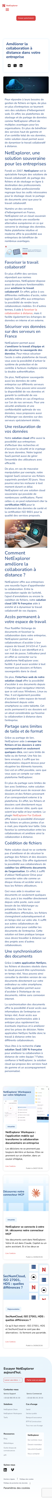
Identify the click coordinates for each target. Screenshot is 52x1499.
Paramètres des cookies (17, 1487)
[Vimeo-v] (12, 1469)
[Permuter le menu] (7, 9)
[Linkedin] (5, 1469)
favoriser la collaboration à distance (21, 311)
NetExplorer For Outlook (27, 815)
